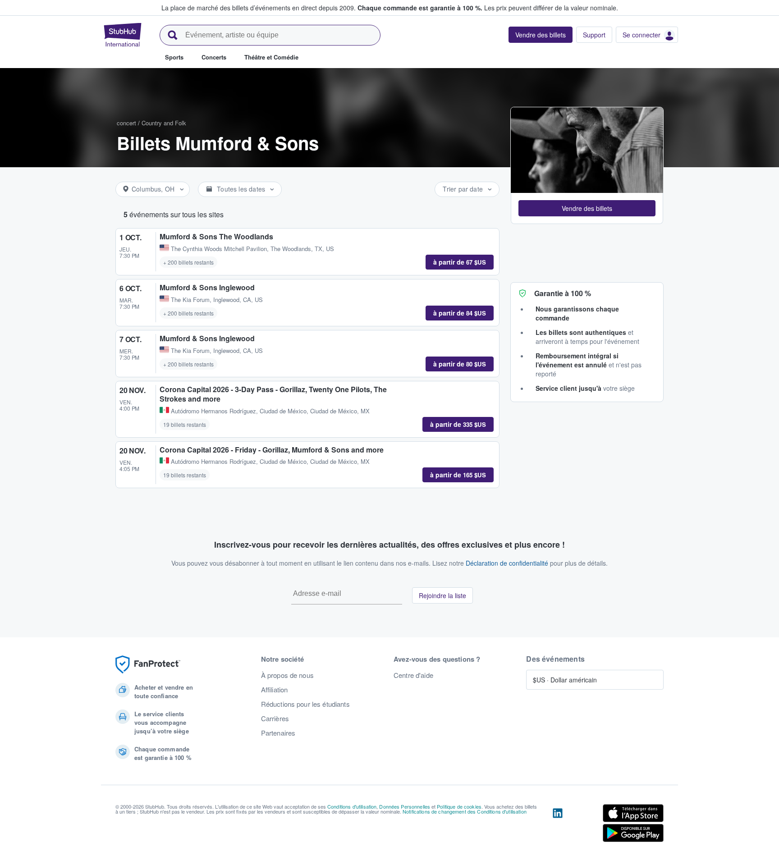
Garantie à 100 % (562, 293)
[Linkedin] (557, 825)
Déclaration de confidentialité (507, 562)
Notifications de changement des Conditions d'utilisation (465, 811)
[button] (586, 208)
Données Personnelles (404, 806)
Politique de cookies (459, 806)
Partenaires (278, 733)
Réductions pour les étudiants (305, 704)
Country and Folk (164, 123)
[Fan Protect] (147, 664)
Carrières (275, 718)
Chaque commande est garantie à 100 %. (419, 7)
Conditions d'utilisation (351, 806)
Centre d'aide (413, 675)
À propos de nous (287, 675)
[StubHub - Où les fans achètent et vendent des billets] (122, 35)
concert (126, 123)
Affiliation (274, 689)
